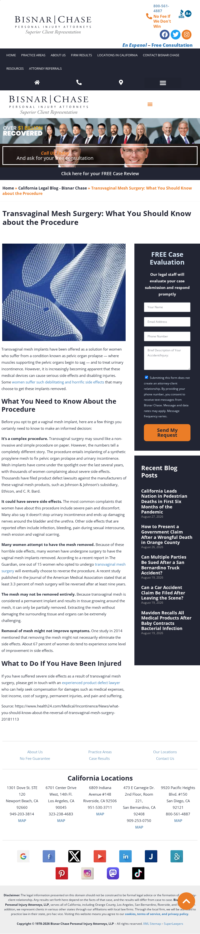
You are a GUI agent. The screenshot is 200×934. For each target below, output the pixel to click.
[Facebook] (165, 34)
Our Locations (165, 751)
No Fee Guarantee (35, 758)
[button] (162, 83)
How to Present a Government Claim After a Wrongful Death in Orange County (166, 534)
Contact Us (165, 758)
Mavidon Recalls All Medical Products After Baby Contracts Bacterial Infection (166, 620)
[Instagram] (186, 34)
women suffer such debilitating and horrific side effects (58, 382)
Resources (15, 68)
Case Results (100, 758)
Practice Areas (33, 55)
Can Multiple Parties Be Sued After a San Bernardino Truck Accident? (163, 565)
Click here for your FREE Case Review (100, 173)
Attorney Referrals (45, 68)
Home (11, 55)
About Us (58, 55)
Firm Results (81, 55)
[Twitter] (175, 34)
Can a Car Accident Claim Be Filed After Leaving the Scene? (163, 592)
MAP (22, 820)
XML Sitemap (152, 924)
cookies (130, 914)
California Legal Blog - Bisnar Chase (52, 188)
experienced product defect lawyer (91, 682)
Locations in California (117, 55)
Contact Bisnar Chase (161, 55)
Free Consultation (171, 45)
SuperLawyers (173, 924)
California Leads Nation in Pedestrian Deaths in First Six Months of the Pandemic (164, 501)
